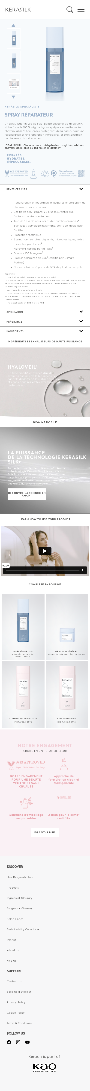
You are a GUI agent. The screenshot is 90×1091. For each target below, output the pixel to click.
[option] (45, 62)
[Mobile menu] (81, 10)
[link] (36, 10)
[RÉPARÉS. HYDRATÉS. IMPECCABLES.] (6, 158)
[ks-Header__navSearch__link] (70, 10)
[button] (45, 189)
